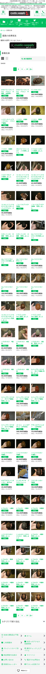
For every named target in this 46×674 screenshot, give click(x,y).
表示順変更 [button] (28, 59)
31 (27, 69)
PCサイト (24, 670)
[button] (3, 12)
